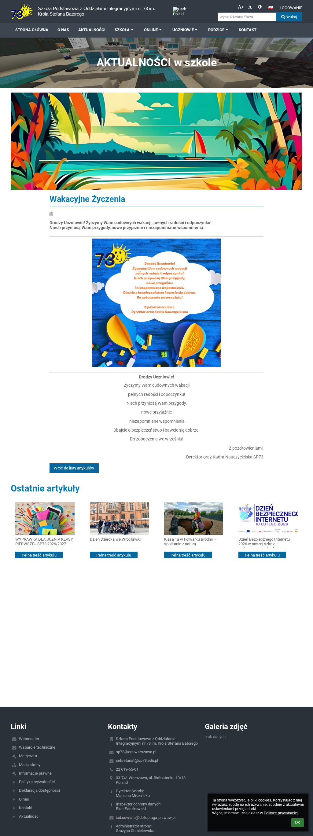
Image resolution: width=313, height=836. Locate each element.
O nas (24, 799)
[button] (259, 7)
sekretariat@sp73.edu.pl (137, 760)
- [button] (252, 7)
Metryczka (28, 756)
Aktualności (29, 816)
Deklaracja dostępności (39, 790)
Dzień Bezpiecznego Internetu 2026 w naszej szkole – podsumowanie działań (264, 542)
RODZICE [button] (216, 29)
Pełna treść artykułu (39, 555)
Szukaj (291, 17)
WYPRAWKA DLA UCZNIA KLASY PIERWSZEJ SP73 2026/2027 (44, 541)
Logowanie (291, 7)
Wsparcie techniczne (37, 747)
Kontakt (25, 807)
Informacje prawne (35, 773)
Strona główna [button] (31, 29)
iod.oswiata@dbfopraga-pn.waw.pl (145, 817)
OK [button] (297, 822)
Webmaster (29, 738)
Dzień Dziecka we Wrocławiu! (115, 539)
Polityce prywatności (281, 813)
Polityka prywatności (37, 781)
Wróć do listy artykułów (74, 468)
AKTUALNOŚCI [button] (91, 29)
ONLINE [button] (151, 29)
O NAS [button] (63, 29)
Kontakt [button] (247, 29)
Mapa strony (29, 764)
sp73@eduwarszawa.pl (136, 752)
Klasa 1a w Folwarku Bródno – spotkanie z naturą (190, 541)
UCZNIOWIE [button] (183, 29)
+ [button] (242, 7)
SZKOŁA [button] (122, 29)
